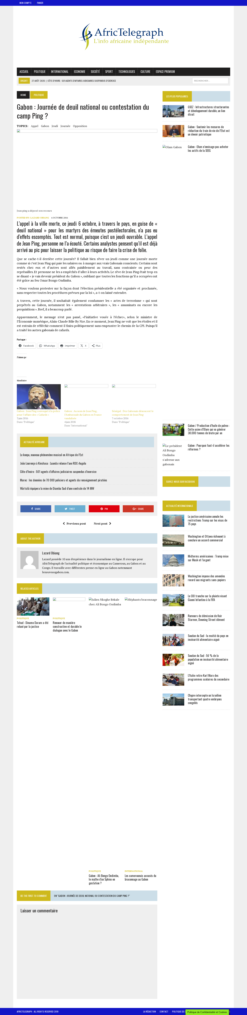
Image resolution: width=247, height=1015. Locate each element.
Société (95, 71)
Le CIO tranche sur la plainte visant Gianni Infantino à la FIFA (207, 598)
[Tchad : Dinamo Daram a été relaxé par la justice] (33, 613)
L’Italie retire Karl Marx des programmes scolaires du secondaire (208, 677)
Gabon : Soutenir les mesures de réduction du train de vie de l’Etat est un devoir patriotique (209, 131)
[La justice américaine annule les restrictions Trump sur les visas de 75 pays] (173, 524)
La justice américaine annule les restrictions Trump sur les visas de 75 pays (207, 520)
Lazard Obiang (39, 217)
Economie (79, 71)
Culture (145, 71)
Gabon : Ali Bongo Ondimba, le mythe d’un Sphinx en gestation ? (104, 879)
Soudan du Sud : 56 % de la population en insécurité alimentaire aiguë (208, 659)
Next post (100, 523)
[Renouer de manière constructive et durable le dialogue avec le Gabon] (69, 613)
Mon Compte (25, 2)
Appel (34, 126)
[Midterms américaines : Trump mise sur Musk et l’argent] (173, 564)
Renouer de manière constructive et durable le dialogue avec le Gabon (67, 626)
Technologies (126, 71)
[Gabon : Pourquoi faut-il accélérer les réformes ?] (173, 464)
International (59, 71)
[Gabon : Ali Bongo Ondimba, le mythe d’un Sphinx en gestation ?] (105, 866)
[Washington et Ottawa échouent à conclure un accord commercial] (173, 544)
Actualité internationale (179, 506)
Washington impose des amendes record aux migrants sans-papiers (207, 578)
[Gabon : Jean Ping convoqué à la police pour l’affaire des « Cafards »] (39, 396)
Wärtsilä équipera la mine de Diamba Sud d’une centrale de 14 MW (57, 488)
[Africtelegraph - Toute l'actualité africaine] (123, 36)
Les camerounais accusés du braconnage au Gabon (140, 878)
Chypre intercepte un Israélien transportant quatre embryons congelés (205, 699)
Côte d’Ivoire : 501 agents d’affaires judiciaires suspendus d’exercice (58, 471)
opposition (80, 126)
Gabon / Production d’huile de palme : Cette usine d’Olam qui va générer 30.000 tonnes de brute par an (208, 429)
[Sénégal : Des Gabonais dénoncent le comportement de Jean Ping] (134, 396)
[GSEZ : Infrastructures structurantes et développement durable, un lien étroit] (173, 115)
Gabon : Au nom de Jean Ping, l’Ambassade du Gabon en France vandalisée (83, 414)
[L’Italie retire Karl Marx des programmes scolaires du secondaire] (173, 683)
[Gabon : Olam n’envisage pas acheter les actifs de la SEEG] (173, 413)
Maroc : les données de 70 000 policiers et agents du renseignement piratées (63, 480)
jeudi (55, 126)
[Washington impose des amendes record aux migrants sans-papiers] (173, 584)
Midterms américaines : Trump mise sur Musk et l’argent (208, 558)
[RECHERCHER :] (210, 80)
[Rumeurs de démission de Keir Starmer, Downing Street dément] (173, 624)
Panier (40, 2)
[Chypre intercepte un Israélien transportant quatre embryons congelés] (173, 703)
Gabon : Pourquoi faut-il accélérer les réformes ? (208, 447)
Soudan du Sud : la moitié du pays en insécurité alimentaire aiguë (208, 638)
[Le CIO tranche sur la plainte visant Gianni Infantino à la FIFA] (173, 604)
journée (65, 126)
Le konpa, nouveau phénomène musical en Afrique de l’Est (51, 455)
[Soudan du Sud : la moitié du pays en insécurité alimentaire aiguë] (173, 643)
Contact (164, 1011)
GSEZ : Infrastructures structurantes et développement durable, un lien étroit (208, 111)
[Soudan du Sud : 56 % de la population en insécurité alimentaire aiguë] (173, 663)
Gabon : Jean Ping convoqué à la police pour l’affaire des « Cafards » (38, 412)
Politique (39, 71)
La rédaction (149, 1011)
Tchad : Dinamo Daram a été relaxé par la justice (32, 625)
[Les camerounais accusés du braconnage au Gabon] (141, 866)
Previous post (76, 523)
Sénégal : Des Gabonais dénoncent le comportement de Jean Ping (133, 412)
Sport (109, 71)
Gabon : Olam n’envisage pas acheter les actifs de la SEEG (208, 149)
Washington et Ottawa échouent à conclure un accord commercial (206, 538)
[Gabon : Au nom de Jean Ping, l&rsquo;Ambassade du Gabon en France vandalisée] (86, 396)
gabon (45, 126)
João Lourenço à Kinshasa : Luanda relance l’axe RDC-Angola (53, 463)
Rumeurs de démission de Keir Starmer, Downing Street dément (206, 618)
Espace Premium (165, 71)
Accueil (24, 71)
